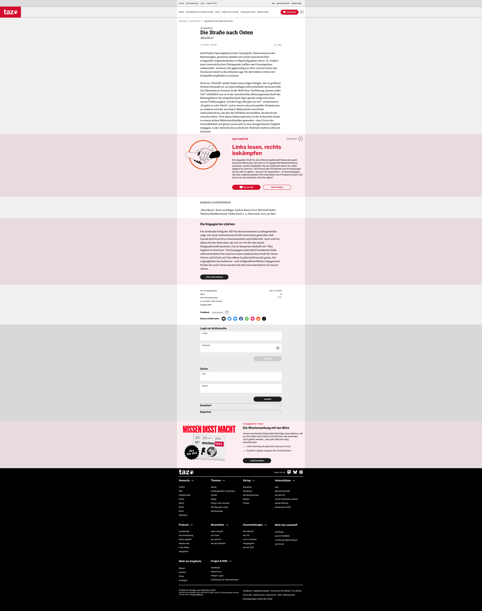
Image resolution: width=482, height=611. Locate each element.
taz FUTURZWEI (282, 536)
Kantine (182, 572)
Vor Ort (246, 535)
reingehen (183, 551)
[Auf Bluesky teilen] (235, 319)
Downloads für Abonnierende (224, 579)
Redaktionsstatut (261, 591)
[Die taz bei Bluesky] (295, 473)
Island (214, 487)
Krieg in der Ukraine (220, 503)
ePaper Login (217, 575)
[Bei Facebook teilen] (241, 319)
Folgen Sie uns (279, 472)
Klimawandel (217, 511)
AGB (280, 595)
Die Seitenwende (251, 495)
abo (277, 487)
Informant (248, 595)
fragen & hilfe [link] (211, 3)
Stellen (246, 499)
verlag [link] (181, 3)
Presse (246, 503)
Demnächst (248, 531)
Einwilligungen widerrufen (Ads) (257, 599)
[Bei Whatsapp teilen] (247, 319)
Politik (182, 487)
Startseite (183, 21)
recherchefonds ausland (286, 499)
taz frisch (215, 535)
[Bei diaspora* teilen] (253, 319)
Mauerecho (184, 543)
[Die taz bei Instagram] (301, 473)
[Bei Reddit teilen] (258, 319)
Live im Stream (250, 539)
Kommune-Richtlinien (281, 591)
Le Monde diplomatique (286, 540)
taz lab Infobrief (218, 543)
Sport (181, 503)
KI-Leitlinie (297, 591)
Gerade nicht (292, 139)
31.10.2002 (277, 291)
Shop (181, 576)
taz (186, 472)
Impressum (271, 595)
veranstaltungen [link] (192, 3)
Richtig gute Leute (219, 507)
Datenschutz (259, 595)
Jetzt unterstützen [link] (214, 277)
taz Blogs (279, 532)
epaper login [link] (296, 3)
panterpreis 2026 (283, 507)
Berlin (181, 507)
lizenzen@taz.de (197, 594)
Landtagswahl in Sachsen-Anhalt (223, 493)
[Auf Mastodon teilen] (229, 319)
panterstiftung (281, 503)
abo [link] (273, 3)
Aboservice (216, 571)
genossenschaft (282, 491)
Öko (181, 491)
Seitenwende (289, 595)
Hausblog (247, 491)
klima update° (185, 539)
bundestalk (184, 531)
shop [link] (202, 3)
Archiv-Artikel (195, 21)
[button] (302, 12)
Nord (181, 511)
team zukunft (217, 531)
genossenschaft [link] (283, 3)
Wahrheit (183, 515)
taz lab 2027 (248, 547)
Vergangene (248, 543)
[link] (182, 12)
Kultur (182, 499)
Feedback (215, 567)
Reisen (182, 568)
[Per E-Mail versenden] (224, 319)
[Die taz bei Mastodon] (289, 473)
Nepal (213, 499)
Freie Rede (184, 547)
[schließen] (300, 138)
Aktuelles (247, 487)
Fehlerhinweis (217, 312)
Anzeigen (183, 580)
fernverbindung (186, 535)
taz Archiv (279, 544)
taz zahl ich (280, 495)
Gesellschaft (184, 495)
